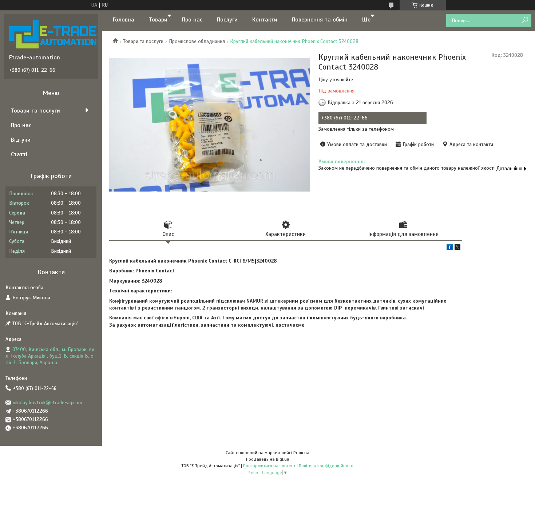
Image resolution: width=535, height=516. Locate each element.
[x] (457, 248)
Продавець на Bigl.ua (267, 459)
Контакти (264, 19)
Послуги (227, 19)
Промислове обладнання (197, 41)
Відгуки (21, 139)
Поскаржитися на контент (269, 465)
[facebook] (450, 248)
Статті (19, 154)
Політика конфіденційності (326, 465)
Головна (123, 19)
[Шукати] (525, 20)
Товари (158, 19)
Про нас (192, 19)
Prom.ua (301, 452)
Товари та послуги (143, 41)
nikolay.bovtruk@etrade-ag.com (47, 402)
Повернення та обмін (320, 19)
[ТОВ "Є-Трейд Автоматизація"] (52, 33)
